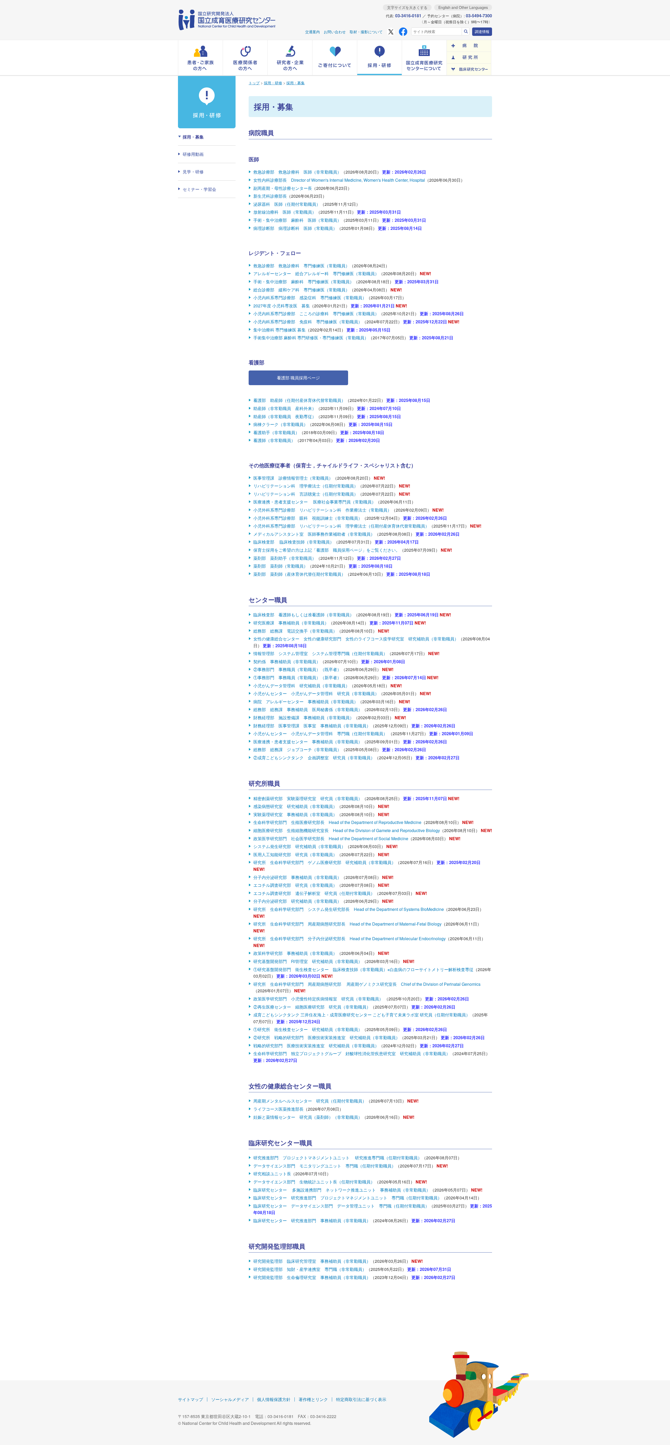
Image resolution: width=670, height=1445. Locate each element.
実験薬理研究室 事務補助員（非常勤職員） (295, 814)
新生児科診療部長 (270, 196)
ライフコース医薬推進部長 (278, 1109)
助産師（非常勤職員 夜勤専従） (284, 416)
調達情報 (482, 31)
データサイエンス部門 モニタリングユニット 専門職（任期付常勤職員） (324, 1166)
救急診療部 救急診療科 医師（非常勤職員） (297, 172)
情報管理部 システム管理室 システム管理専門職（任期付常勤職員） (320, 653)
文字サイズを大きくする (407, 7)
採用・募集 (295, 82)
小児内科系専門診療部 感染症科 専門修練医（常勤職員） (309, 298)
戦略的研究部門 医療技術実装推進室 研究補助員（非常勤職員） (316, 1046)
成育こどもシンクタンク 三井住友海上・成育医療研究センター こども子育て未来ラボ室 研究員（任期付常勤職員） (361, 1015)
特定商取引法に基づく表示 (361, 1399)
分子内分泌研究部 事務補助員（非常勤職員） (297, 877)
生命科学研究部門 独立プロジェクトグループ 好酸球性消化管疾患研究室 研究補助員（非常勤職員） (351, 1053)
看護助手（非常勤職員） (276, 432)
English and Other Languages (463, 7)
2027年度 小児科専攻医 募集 (281, 306)
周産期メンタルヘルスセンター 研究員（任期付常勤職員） (309, 1101)
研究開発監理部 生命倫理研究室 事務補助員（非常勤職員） (312, 1277)
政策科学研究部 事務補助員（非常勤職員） (295, 953)
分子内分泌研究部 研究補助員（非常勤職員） (297, 901)
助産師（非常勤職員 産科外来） (284, 408)
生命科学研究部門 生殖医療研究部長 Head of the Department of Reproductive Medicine (337, 822)
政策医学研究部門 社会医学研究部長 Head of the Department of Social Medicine (330, 838)
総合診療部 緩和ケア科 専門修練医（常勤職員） (301, 290)
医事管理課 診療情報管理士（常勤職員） (293, 478)
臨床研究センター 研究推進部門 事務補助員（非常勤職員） (312, 1220)
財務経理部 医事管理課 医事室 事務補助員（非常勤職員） (312, 726)
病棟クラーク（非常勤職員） (280, 424)
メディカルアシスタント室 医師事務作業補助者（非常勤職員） (314, 534)
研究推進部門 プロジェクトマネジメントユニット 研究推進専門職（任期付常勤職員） (337, 1158)
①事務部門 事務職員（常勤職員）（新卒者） (297, 677)
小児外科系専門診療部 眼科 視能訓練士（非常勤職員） (307, 518)
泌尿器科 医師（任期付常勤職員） (286, 204)
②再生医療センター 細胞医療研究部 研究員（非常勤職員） (312, 1007)
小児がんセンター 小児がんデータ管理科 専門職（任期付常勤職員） (320, 733)
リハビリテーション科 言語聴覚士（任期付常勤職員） (305, 494)
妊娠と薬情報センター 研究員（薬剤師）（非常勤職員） (307, 1117)
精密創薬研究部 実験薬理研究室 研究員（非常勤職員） (307, 798)
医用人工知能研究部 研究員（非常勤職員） (295, 854)
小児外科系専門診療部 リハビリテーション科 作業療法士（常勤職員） (322, 510)
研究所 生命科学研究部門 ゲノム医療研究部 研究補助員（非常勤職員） (324, 862)
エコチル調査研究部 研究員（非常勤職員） (295, 885)
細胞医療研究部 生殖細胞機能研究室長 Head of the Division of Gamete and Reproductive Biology (346, 830)
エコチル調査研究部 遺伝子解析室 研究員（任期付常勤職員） (314, 893)
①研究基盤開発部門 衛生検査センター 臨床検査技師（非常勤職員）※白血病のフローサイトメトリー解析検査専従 (363, 969)
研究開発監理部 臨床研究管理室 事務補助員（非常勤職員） (312, 1261)
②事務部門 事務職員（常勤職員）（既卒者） (297, 669)
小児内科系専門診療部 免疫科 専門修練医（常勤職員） (307, 322)
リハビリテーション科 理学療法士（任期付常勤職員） (305, 486)
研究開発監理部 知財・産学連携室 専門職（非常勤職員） (309, 1269)
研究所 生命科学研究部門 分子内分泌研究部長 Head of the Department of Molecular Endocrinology (349, 938)
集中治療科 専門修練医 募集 (279, 330)
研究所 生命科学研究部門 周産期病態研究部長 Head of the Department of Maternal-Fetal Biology (347, 924)
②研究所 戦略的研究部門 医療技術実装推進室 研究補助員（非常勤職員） (326, 1037)
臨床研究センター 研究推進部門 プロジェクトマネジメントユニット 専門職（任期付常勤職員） (347, 1198)
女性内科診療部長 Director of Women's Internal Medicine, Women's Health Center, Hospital (339, 180)
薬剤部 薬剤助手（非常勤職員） (284, 558)
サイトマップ (190, 1399)
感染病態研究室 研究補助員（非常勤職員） (295, 806)
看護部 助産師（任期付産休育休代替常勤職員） (299, 400)
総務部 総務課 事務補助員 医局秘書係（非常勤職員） (307, 709)
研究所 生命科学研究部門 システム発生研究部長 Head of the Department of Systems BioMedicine (348, 909)
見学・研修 (193, 172)
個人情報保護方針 (274, 1399)
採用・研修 (273, 82)
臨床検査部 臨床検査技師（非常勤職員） (293, 542)
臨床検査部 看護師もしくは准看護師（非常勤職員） (303, 615)
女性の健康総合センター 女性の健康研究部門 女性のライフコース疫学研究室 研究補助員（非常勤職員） (356, 639)
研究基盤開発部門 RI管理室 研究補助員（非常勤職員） (307, 961)
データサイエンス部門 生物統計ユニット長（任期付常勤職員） (314, 1182)
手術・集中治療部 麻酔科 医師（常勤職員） (297, 220)
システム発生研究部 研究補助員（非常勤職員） (299, 846)
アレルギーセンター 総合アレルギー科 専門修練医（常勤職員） (316, 273)
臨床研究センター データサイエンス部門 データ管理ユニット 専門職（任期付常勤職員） (341, 1206)
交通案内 (312, 31)
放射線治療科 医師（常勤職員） (284, 212)
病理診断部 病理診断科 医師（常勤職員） (295, 228)
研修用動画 (193, 154)
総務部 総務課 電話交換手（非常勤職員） (295, 631)
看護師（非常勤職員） (274, 440)
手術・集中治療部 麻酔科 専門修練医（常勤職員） (303, 282)
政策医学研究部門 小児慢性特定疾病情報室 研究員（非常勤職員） (318, 999)
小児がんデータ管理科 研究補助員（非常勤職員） (301, 686)
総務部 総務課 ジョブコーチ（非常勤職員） (297, 749)
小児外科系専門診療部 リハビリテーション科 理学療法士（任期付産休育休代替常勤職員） (341, 526)
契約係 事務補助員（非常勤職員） (286, 661)
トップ (254, 82)
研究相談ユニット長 (272, 1174)
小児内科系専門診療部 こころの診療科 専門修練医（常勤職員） (316, 314)
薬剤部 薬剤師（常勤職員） (280, 566)
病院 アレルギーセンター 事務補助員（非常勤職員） (305, 702)
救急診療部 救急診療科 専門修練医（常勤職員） (301, 266)
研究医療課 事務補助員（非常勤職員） (291, 623)
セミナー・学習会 (199, 189)
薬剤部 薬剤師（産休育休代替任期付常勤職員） (299, 574)
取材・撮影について (366, 31)
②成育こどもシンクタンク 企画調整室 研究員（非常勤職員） (314, 758)
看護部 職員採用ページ (298, 378)
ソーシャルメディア (230, 1399)
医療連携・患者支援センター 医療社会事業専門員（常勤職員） (314, 502)
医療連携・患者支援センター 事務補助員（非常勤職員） (307, 742)
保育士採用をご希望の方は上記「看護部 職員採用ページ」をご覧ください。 (326, 550)
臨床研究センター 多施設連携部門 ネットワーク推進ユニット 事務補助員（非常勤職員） (341, 1190)
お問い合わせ (335, 31)
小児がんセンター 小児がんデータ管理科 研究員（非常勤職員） (316, 693)
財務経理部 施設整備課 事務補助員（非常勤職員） (303, 718)
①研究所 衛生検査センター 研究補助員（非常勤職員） (307, 1029)
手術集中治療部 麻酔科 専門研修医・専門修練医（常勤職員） (310, 338)
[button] (200, 57)
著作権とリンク (313, 1399)
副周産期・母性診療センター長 (282, 188)
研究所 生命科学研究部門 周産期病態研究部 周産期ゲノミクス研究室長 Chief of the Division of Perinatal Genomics (367, 984)
